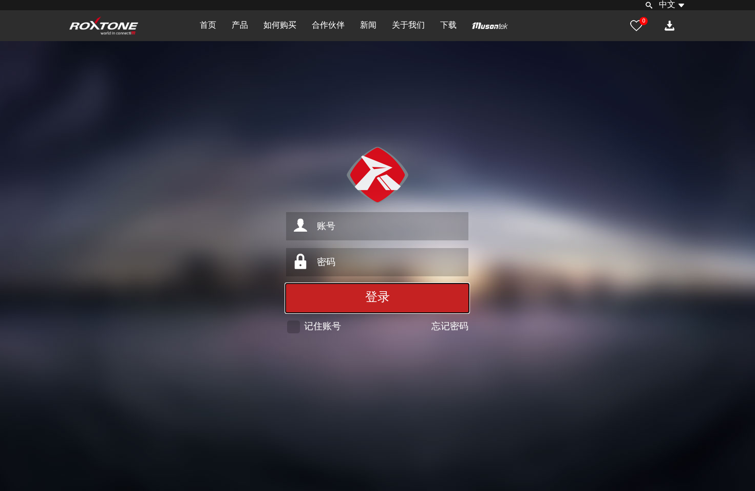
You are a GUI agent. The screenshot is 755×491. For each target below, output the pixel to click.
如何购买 (279, 26)
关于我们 (408, 26)
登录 (377, 298)
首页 (208, 26)
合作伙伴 (328, 26)
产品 (240, 26)
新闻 (368, 26)
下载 (448, 26)
